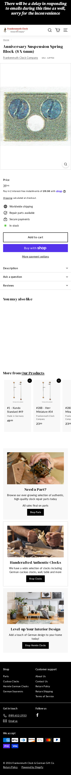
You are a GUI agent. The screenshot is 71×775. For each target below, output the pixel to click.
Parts (6, 676)
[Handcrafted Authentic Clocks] (35, 541)
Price (6, 179)
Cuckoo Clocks (11, 681)
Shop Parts (35, 512)
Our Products (32, 373)
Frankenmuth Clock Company (20, 57)
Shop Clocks (35, 578)
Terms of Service (45, 696)
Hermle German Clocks (16, 686)
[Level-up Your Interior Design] (35, 608)
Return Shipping (44, 691)
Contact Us (42, 681)
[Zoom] (65, 164)
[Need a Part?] (35, 468)
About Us (41, 676)
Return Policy (43, 686)
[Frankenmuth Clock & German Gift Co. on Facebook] (37, 715)
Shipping (7, 198)
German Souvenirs (13, 691)
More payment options (35, 256)
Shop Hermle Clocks (35, 645)
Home (6, 39)
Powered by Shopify (32, 767)
